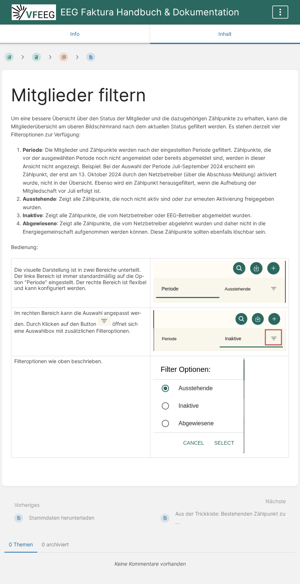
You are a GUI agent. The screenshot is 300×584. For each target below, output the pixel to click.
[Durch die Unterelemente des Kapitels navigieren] (50, 57)
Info (74, 34)
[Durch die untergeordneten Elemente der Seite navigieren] (77, 57)
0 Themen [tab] (21, 544)
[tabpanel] (150, 564)
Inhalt (225, 34)
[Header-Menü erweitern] (280, 12)
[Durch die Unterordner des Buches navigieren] (22, 57)
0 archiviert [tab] (55, 544)
